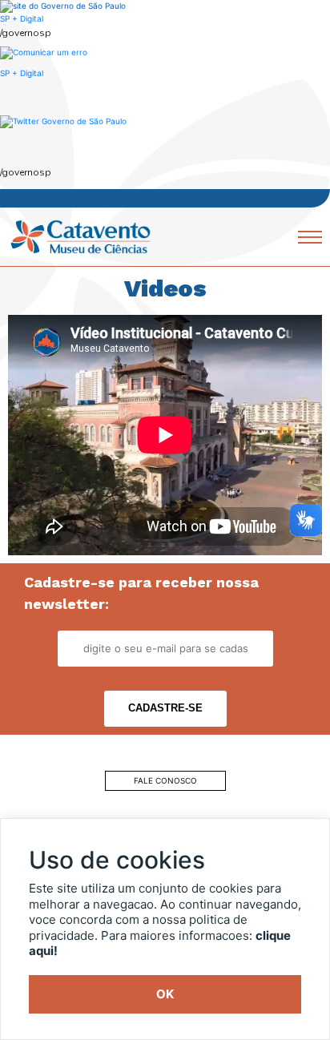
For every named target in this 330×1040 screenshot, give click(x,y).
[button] (63, 121)
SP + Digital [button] (21, 73)
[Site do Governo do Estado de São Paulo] (63, 5)
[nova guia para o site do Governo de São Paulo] (43, 51)
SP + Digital (21, 18)
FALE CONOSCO (165, 780)
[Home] (80, 235)
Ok (165, 994)
